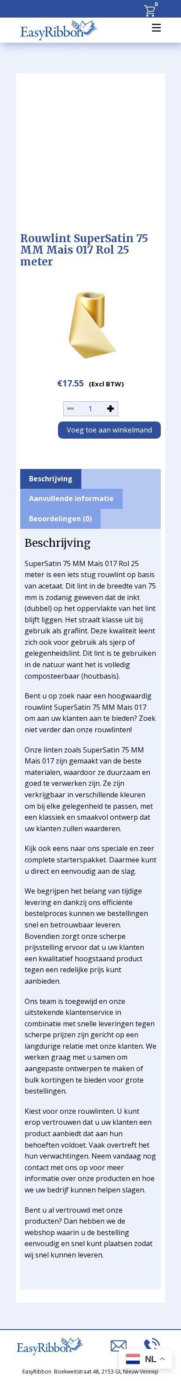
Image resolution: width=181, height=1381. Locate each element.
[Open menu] (156, 28)
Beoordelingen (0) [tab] (60, 518)
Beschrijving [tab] (50, 478)
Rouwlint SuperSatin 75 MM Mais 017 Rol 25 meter (84, 250)
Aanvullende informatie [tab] (71, 498)
